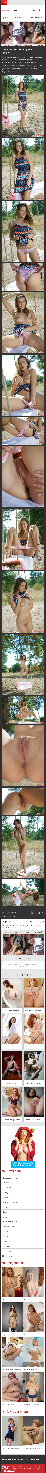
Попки (5, 1212)
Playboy (5, 1183)
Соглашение (23, 1459)
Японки (5, 1236)
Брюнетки (6, 1187)
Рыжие (5, 1197)
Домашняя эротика (10, 1178)
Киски (4, 1217)
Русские (5, 1241)
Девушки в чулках (9, 1222)
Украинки (6, 1246)
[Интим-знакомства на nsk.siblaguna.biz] (23, 1167)
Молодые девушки (10, 1202)
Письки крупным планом (29, 925)
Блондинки (6, 1192)
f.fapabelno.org (9, 1471)
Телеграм (35, 1459)
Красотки (6, 927)
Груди (4, 1207)
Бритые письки (11, 925)
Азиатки (5, 1231)
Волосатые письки (10, 1226)
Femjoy (14, 912)
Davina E (15, 916)
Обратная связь (9, 1459)
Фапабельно (7, 10)
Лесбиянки (6, 1251)
